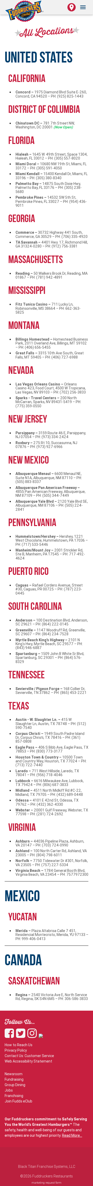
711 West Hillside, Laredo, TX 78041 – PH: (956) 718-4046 (47, 773)
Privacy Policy (16, 1050)
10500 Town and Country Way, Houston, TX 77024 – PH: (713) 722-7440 (51, 761)
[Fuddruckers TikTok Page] (41, 1035)
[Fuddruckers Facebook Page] (10, 1035)
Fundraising (14, 1079)
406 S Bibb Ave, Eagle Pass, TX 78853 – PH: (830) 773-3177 (52, 749)
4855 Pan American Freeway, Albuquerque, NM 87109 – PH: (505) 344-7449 (51, 491)
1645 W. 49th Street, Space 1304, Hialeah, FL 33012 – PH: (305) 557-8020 (52, 156)
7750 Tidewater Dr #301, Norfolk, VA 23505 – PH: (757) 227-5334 (52, 862)
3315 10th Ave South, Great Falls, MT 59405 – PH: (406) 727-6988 (50, 355)
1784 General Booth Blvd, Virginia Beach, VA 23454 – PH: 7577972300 (52, 872)
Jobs (9, 1090)
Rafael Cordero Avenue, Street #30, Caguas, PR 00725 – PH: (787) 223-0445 (49, 589)
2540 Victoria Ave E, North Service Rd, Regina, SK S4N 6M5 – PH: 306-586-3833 (52, 996)
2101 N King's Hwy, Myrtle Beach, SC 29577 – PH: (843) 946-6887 (49, 644)
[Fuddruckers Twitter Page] (21, 1035)
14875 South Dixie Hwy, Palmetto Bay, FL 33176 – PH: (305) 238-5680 (49, 187)
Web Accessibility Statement (28, 1061)
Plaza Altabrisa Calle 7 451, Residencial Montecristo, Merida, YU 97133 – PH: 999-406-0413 (52, 934)
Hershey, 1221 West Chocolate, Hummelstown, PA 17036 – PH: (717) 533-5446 (52, 540)
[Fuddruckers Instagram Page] (33, 1035)
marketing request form (46, 1182)
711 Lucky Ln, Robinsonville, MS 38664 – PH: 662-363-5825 (48, 308)
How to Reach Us (18, 1045)
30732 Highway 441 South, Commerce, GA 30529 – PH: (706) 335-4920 (52, 234)
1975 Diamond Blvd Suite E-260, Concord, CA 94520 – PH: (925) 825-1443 (51, 94)
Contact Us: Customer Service (29, 1055)
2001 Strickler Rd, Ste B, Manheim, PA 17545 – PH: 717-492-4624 (50, 554)
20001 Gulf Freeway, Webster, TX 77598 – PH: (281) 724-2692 (52, 812)
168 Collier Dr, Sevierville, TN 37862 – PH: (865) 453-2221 (51, 690)
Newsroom (13, 1074)
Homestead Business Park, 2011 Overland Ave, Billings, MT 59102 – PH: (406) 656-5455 (52, 343)
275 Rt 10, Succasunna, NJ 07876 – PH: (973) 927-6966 (46, 444)
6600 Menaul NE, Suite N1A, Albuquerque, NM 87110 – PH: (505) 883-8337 (49, 477)
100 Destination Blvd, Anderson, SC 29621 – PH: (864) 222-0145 (52, 622)
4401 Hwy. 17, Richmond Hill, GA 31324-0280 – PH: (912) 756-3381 (52, 244)
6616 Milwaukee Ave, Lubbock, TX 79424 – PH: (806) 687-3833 (50, 782)
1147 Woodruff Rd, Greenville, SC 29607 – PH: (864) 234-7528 (51, 632)
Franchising (14, 1095)
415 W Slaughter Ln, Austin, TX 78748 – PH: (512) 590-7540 (51, 723)
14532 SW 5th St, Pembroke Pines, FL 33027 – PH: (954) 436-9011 (51, 201)
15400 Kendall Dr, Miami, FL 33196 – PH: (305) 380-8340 (52, 175)
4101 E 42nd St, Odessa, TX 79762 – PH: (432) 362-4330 (47, 802)
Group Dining (15, 1084)
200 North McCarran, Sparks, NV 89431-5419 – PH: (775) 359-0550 (48, 402)
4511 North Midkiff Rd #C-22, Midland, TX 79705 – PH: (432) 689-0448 (49, 792)
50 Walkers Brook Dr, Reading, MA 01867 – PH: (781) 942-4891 (52, 275)
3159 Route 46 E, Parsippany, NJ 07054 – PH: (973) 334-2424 (51, 435)
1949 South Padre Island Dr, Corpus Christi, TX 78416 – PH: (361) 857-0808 (50, 737)
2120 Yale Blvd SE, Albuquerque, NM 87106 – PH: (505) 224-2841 (52, 505)
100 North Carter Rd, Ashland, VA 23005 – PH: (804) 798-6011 (51, 853)
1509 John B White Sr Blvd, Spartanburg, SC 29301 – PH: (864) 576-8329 (50, 657)
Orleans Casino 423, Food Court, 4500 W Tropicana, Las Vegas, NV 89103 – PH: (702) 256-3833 (51, 388)
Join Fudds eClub (18, 1101)
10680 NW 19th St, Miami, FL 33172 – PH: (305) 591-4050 (51, 166)
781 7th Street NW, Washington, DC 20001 (45, 125)
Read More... (72, 1135)
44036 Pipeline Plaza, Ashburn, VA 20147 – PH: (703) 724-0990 (50, 843)
